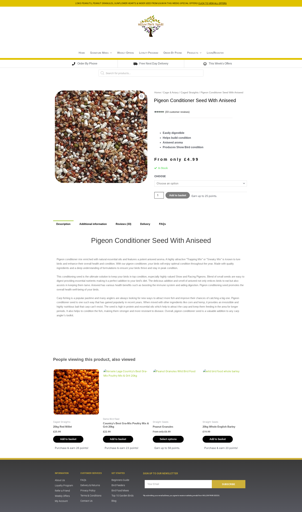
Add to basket (177, 195)
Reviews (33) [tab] (123, 223)
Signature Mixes (99, 52)
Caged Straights (190, 92)
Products (192, 52)
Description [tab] (63, 223)
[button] (141, 96)
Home (82, 52)
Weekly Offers (125, 52)
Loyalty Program (148, 52)
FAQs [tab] (162, 223)
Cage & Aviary (171, 92)
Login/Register (215, 52)
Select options (168, 439)
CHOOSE (160, 176)
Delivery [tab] (145, 223)
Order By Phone (172, 52)
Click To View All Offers (212, 3)
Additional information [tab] (93, 223)
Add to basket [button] (68, 439)
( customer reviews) (177, 111)
